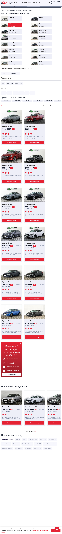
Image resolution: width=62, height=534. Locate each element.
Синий (26, 93)
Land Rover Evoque (27, 444)
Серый (21, 93)
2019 (12, 83)
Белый (3, 93)
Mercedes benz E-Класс (50, 444)
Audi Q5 (18, 439)
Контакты (47, 2)
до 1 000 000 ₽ (37, 100)
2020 (16, 83)
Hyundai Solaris (6, 444)
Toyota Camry (47, 448)
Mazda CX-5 (38, 444)
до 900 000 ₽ (27, 100)
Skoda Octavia (37, 448)
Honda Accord (52, 439)
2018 (8, 83)
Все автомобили (30, 431)
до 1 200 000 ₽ (48, 100)
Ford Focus (43, 439)
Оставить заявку (11, 142)
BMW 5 (24, 439)
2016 (3, 83)
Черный (32, 93)
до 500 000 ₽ (6, 100)
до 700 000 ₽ (17, 100)
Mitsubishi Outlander (7, 448)
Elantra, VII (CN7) (15, 73)
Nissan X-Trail (18, 448)
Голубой (9, 93)
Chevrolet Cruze (33, 439)
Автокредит (25, 2)
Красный (15, 93)
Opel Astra (28, 448)
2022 (21, 83)
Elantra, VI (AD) (5, 73)
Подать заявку (12, 374)
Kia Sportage (16, 444)
